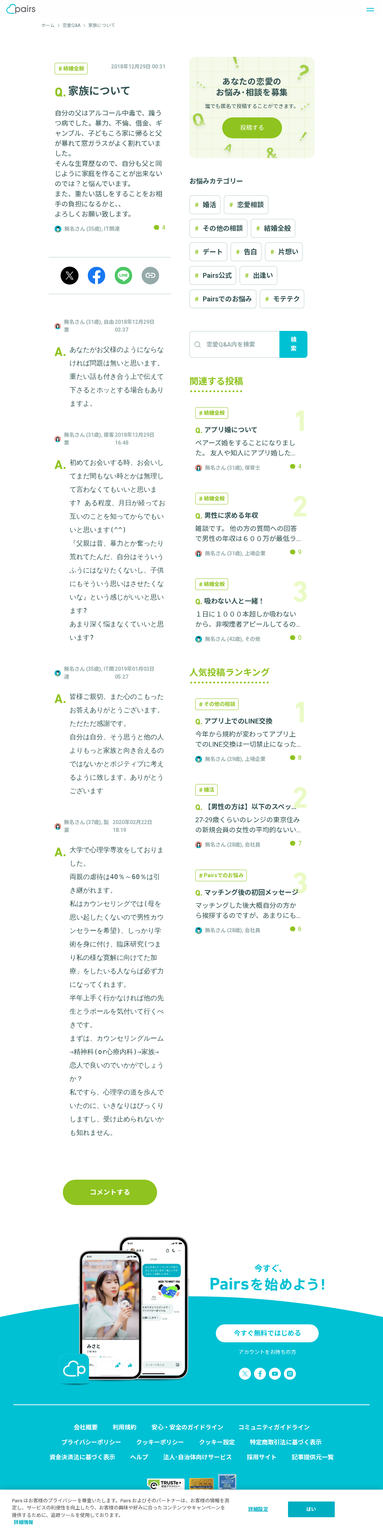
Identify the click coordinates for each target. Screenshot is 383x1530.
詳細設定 (258, 1509)
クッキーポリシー (160, 1442)
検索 (294, 344)
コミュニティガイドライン (274, 1427)
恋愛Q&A (71, 25)
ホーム (48, 25)
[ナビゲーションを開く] (368, 9)
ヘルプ (139, 1457)
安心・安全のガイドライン (187, 1427)
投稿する (252, 127)
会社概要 (86, 1427)
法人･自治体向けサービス (197, 1457)
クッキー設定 (217, 1442)
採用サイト (262, 1457)
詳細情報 (23, 1522)
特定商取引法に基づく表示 (286, 1442)
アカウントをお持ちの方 (267, 1352)
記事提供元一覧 (313, 1457)
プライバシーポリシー (91, 1442)
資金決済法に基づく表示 (82, 1457)
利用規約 (125, 1427)
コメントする (110, 1192)
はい (311, 1509)
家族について (101, 25)
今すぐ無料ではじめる (267, 1333)
